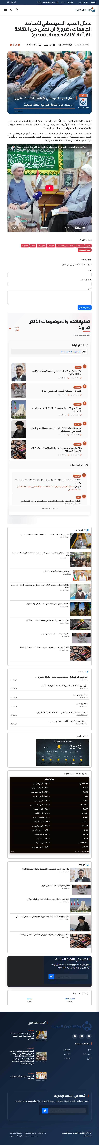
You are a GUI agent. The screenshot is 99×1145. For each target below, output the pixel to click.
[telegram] (75, 1036)
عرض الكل (17, 328)
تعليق (90, 289)
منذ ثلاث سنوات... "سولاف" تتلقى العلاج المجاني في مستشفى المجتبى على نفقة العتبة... (40, 586)
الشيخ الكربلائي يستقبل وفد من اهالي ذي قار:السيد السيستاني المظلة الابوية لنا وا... (40, 554)
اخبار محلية (48, 44)
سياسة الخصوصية (15, 1133)
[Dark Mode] (11, 9)
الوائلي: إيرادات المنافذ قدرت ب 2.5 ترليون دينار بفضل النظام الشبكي (45, 534)
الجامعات (51, 245)
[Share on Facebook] (19, 44)
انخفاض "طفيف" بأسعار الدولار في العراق (61, 391)
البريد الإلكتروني (86, 279)
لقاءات (67, 1054)
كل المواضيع (83, 2)
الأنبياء (88, 245)
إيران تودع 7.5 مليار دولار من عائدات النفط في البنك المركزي (57, 409)
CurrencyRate (84, 855)
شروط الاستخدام (30, 1133)
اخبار (90, 1049)
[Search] (16, 9)
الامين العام (42, 245)
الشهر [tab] (69, 352)
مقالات (67, 1058)
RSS (62, 2)
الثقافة (32, 245)
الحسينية (25, 245)
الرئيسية (93, 2)
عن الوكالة (42, 1133)
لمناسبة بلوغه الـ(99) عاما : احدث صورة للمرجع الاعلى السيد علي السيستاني (56, 429)
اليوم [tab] (84, 352)
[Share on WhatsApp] (13, 44)
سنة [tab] (62, 352)
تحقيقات (66, 1049)
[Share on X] (16, 44)
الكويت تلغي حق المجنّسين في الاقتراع (57, 571)
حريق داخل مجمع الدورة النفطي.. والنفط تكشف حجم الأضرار (47, 620)
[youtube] (82, 1036)
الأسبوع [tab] (77, 352)
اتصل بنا (70, 2)
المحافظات (80, 245)
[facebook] (89, 1036)
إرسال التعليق (84, 307)
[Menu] (5, 9)
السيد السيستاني (85, 250)
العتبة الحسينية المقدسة (65, 245)
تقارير (89, 1058)
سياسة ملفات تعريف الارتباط (27, 1135)
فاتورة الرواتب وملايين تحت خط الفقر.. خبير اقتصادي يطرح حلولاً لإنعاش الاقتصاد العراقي (49, 488)
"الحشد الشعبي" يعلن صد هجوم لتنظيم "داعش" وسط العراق (47, 603)
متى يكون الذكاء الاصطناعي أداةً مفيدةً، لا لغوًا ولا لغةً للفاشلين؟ (57, 372)
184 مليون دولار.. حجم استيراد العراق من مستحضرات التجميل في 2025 (56, 449)
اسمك (89, 270)
